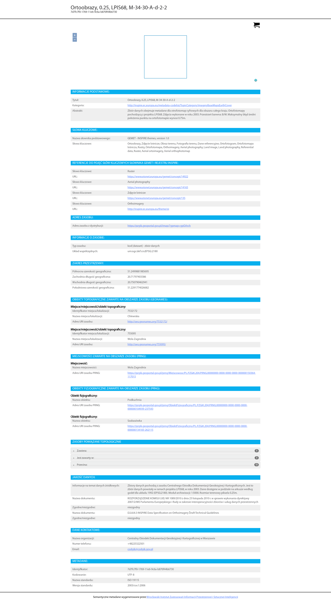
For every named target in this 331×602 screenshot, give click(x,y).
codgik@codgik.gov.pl (140, 549)
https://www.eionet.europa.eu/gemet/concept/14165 (158, 187)
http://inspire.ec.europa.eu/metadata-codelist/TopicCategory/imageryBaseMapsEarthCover (180, 105)
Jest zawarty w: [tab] (167, 458)
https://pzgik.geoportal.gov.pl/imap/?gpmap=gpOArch (159, 226)
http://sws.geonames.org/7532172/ (147, 321)
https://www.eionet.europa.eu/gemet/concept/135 (156, 198)
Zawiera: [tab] (167, 451)
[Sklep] (256, 25)
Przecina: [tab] (167, 465)
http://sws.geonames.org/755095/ (147, 344)
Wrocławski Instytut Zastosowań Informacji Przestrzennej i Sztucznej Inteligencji (192, 597)
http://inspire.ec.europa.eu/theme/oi (148, 209)
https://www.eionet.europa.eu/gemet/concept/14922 (158, 176)
